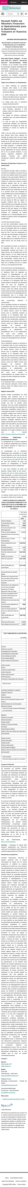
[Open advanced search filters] (21, 14)
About (7, 1178)
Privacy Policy (22, 1184)
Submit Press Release (8, 1181)
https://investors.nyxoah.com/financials (13, 434)
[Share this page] (26, 13)
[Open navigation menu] (2, 13)
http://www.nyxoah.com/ (8, 841)
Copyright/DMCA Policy (9, 1184)
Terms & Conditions (20, 1181)
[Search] (18, 14)
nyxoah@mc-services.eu (8, 1092)
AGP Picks (4, 2)
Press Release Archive (16, 1178)
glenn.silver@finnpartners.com (9, 1075)
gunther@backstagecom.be (9, 1085)
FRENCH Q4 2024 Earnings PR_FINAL (14, 1099)
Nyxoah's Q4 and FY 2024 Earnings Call (14, 473)
